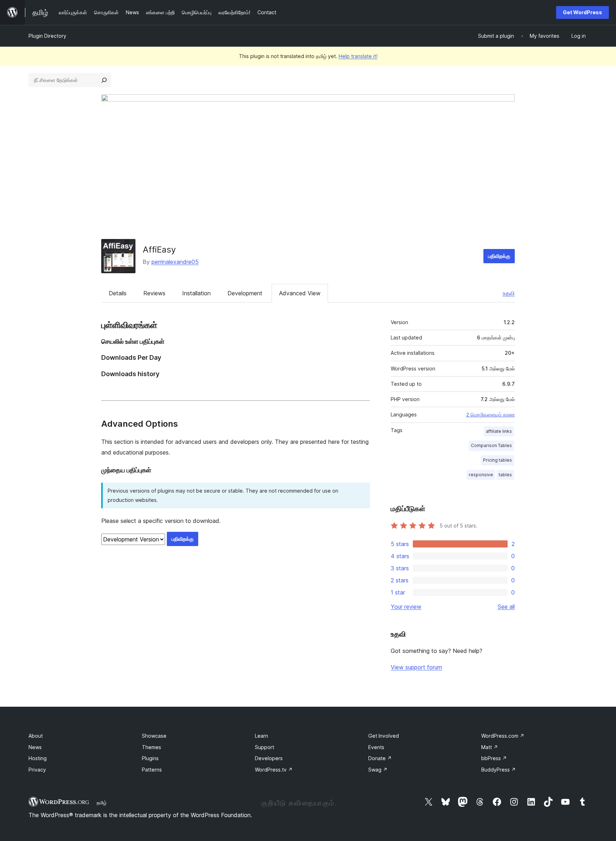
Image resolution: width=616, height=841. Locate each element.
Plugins (150, 758)
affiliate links (499, 431)
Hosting (38, 758)
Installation (196, 293)
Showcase (154, 736)
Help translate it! (358, 56)
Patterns (152, 770)
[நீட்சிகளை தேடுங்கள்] (104, 80)
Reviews (154, 293)
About (36, 736)
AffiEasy (159, 249)
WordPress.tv (274, 770)
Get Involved (383, 736)
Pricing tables (497, 460)
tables (505, 474)
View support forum (416, 667)
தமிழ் (102, 802)
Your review (406, 606)
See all (506, 606)
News (35, 747)
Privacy (37, 770)
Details (118, 293)
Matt (489, 747)
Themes (151, 747)
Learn (261, 736)
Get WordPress (582, 12)
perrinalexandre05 (175, 261)
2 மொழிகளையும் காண (490, 414)
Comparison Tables (491, 445)
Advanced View (299, 293)
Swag (377, 770)
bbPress (494, 758)
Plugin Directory (47, 36)
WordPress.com (502, 736)
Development (244, 293)
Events (376, 747)
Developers (269, 758)
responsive (481, 474)
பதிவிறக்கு (499, 256)
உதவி (509, 293)
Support (264, 747)
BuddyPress (498, 770)
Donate (380, 758)
